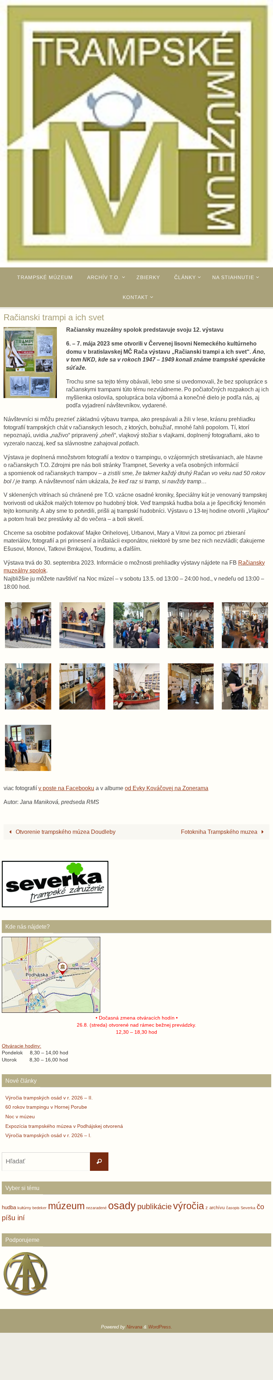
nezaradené (96, 1208)
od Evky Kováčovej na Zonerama (166, 788)
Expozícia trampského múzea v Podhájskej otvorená (64, 1126)
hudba (9, 1207)
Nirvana (134, 1327)
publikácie (154, 1206)
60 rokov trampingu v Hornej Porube (46, 1107)
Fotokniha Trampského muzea (220, 831)
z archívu (215, 1207)
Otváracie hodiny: (21, 1046)
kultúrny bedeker (32, 1208)
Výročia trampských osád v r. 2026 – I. (48, 1135)
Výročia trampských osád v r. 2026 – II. (49, 1098)
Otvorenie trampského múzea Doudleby (65, 831)
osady (122, 1205)
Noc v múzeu (20, 1116)
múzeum (66, 1206)
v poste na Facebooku (66, 788)
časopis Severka (240, 1208)
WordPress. (160, 1327)
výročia (188, 1205)
